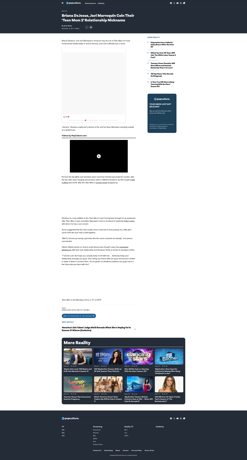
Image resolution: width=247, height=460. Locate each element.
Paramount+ (97, 430)
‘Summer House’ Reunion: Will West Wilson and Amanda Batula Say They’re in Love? (163, 65)
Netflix (95, 438)
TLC (125, 433)
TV (63, 426)
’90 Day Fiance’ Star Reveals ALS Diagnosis (162, 75)
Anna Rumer (68, 26)
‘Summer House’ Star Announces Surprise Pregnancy (77, 398)
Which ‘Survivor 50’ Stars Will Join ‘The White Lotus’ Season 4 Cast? (163, 55)
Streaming (97, 426)
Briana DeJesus (66, 310)
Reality (64, 11)
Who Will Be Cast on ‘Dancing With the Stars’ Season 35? (136, 370)
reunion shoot (101, 182)
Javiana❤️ (66, 117)
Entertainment (90, 3)
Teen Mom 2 (86, 310)
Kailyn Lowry (129, 221)
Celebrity (101, 3)
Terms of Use (161, 126)
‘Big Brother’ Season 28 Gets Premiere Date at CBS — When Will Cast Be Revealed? (138, 399)
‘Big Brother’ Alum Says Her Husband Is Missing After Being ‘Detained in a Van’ (167, 371)
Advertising (108, 450)
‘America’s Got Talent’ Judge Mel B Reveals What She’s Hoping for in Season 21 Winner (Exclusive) (96, 329)
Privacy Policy (162, 128)
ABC (63, 430)
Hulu (94, 441)
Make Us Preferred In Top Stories (78, 316)
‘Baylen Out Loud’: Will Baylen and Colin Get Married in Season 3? (78, 370)
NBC (63, 433)
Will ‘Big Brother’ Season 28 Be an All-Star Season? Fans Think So (108, 370)
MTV (77, 176)
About (117, 450)
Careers (126, 450)
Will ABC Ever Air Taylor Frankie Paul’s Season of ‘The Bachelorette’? (167, 399)
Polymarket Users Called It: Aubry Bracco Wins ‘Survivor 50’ (162, 44)
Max (94, 436)
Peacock (96, 433)
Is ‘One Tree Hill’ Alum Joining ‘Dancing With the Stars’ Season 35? (162, 84)
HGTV (126, 436)
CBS (63, 436)
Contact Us (97, 450)
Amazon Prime (98, 444)
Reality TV (128, 426)
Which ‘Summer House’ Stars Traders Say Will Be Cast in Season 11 (108, 399)
